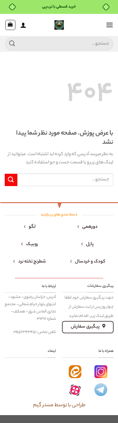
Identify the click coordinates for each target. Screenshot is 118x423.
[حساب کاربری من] (23, 25)
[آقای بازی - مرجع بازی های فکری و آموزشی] (59, 25)
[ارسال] (12, 44)
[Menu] (109, 25)
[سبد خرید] (10, 25)
